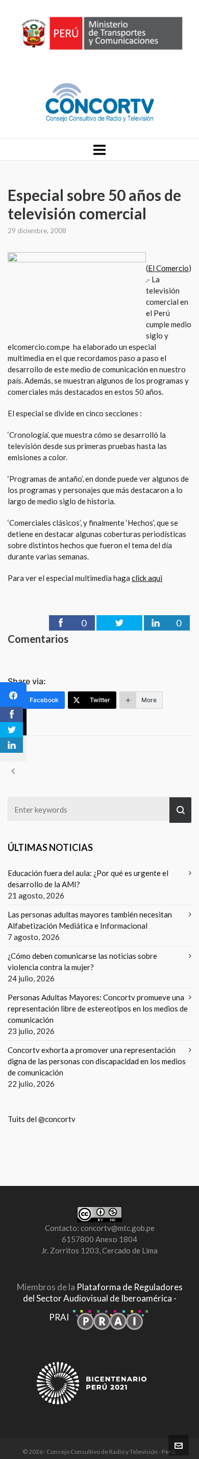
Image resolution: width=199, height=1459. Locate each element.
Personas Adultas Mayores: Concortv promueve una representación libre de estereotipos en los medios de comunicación (98, 1008)
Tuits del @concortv (42, 1119)
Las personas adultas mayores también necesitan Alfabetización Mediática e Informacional (90, 920)
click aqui (147, 577)
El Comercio (168, 268)
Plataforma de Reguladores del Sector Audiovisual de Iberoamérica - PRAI (103, 1302)
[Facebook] (13, 695)
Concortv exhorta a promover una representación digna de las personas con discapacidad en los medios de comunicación (97, 1061)
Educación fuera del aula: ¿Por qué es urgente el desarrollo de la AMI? (88, 878)
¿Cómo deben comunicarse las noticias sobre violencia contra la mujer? (82, 961)
